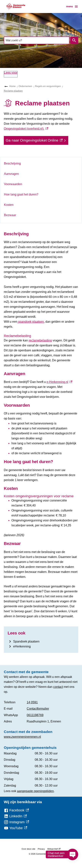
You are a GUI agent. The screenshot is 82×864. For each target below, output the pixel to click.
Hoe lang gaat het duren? (21, 194)
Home (12, 86)
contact (58, 686)
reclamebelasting (40, 340)
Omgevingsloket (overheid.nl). (26, 128)
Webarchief (53, 849)
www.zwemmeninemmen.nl (22, 736)
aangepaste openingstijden (35, 791)
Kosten (9, 204)
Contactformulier (38, 708)
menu (69, 6)
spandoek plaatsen (30, 321)
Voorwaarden (13, 184)
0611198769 (35, 715)
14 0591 (32, 702)
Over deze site (28, 849)
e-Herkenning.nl (59, 382)
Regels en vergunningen (48, 86)
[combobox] (36, 40)
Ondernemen (25, 86)
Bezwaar (10, 215)
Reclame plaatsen (13, 91)
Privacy (41, 849)
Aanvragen (11, 173)
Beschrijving (12, 163)
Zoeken (74, 40)
